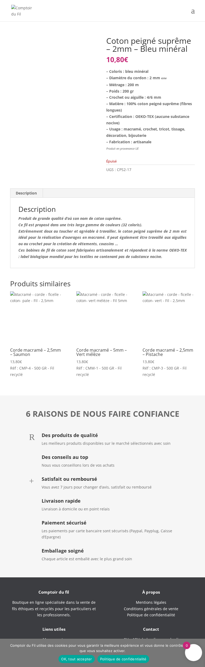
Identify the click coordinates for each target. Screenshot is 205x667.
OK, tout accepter (76, 659)
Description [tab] (26, 193)
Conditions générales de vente (151, 608)
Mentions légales (151, 602)
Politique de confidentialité (123, 659)
